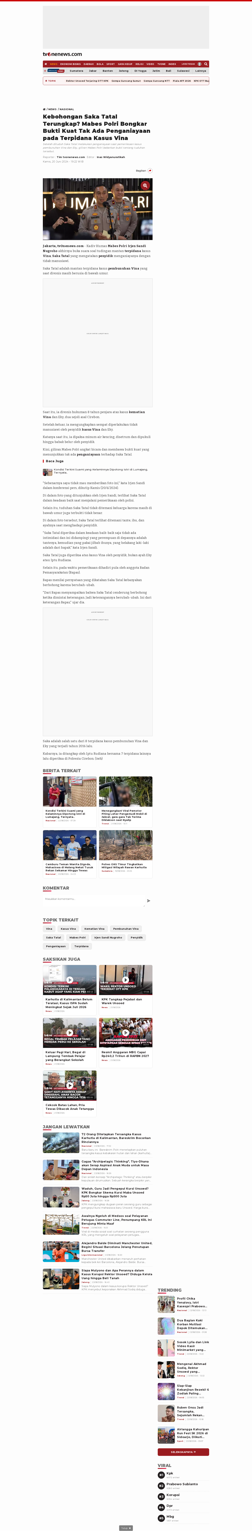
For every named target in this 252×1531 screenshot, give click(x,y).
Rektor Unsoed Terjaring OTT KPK (87, 81)
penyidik (106, 256)
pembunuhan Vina (123, 268)
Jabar (93, 70)
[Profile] (199, 64)
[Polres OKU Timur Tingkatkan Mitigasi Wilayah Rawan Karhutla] (126, 845)
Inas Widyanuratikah (111, 157)
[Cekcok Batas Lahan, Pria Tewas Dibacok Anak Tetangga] (70, 1086)
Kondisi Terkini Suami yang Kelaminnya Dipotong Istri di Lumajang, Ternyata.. (101, 471)
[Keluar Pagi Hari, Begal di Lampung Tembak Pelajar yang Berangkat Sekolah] (70, 1033)
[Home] (62, 54)
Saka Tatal (61, 256)
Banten (108, 70)
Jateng (124, 70)
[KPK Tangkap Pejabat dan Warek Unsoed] (126, 980)
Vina (47, 256)
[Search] (206, 64)
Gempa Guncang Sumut (126, 81)
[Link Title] (45, 109)
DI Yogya (141, 70)
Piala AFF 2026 (182, 81)
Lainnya (200, 70)
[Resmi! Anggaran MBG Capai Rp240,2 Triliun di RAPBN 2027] (126, 1033)
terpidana (133, 251)
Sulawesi (183, 70)
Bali (168, 70)
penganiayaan (88, 454)
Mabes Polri (117, 246)
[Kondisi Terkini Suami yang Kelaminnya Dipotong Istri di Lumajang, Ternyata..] (47, 471)
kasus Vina (91, 429)
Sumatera (76, 70)
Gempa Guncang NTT (157, 81)
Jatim (156, 70)
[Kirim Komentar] (149, 901)
